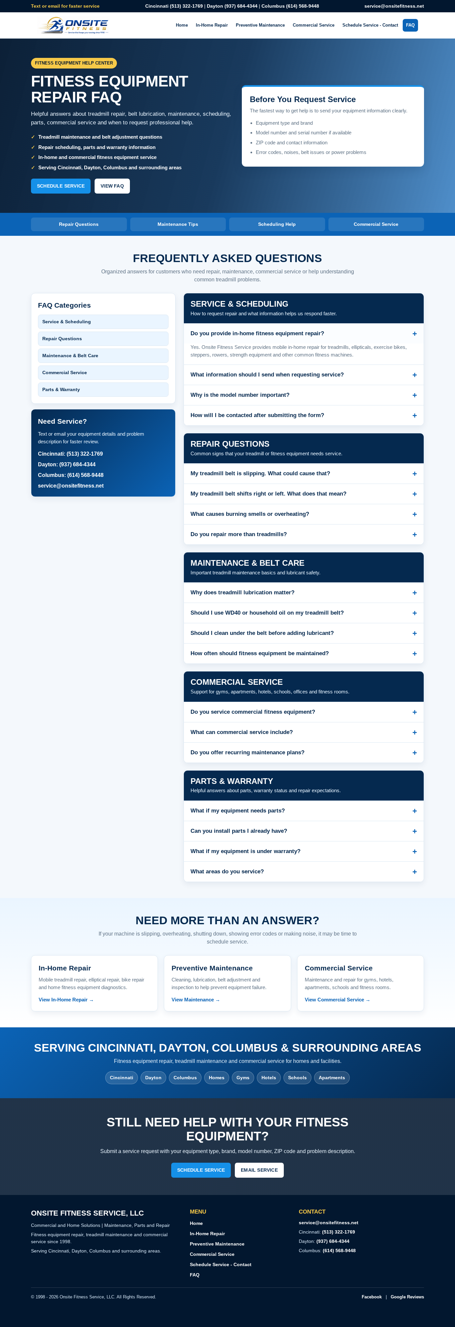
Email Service (259, 1170)
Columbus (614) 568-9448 (290, 6)
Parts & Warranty (61, 389)
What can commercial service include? (304, 732)
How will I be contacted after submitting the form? (304, 415)
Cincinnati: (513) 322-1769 (70, 454)
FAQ (410, 25)
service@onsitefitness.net (394, 6)
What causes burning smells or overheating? (304, 514)
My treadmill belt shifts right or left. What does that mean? (304, 493)
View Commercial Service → (337, 999)
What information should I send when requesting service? (304, 374)
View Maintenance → (196, 999)
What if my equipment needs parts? (304, 810)
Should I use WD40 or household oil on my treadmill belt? (304, 612)
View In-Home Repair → (66, 999)
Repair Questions (62, 338)
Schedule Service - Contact (370, 25)
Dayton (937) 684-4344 (232, 6)
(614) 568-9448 (339, 1250)
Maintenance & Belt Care (70, 355)
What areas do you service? (304, 871)
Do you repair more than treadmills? (304, 534)
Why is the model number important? (304, 394)
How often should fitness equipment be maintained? (304, 653)
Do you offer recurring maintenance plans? (304, 752)
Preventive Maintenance (260, 25)
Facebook (372, 1296)
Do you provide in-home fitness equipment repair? (304, 333)
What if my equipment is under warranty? (304, 851)
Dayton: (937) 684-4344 (67, 464)
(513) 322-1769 (338, 1232)
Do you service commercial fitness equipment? (304, 711)
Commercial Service (313, 25)
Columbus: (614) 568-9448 (71, 475)
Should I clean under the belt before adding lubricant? (304, 633)
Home (182, 25)
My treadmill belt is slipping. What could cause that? (304, 473)
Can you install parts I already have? (304, 830)
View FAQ (112, 186)
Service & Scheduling (66, 321)
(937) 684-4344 (332, 1241)
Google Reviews (407, 1296)
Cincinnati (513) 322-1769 (174, 6)
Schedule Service (61, 186)
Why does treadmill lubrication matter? (304, 592)
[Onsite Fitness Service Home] (73, 25)
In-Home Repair (212, 25)
